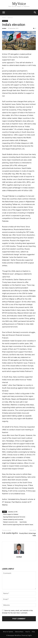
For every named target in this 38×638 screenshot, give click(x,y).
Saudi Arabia (23, 522)
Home (4, 17)
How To (27, 632)
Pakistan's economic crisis (10, 522)
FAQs (33, 632)
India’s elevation (13, 25)
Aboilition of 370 (12, 512)
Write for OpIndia (8, 632)
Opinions (10, 17)
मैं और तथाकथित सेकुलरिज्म (10, 533)
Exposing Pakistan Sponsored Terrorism (14, 517)
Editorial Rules (19, 632)
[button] (3, 12)
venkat (4, 28)
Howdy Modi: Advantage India (27, 534)
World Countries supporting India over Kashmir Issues (18, 524)
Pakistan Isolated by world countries (13, 519)
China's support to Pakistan (10, 514)
